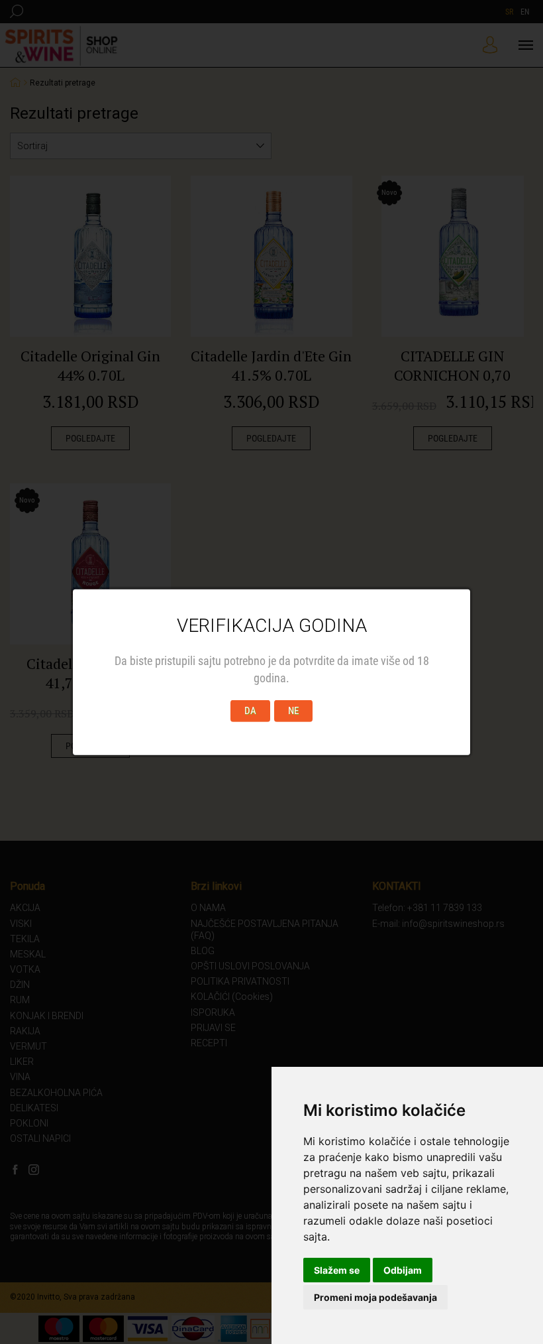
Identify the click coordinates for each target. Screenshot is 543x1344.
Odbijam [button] (402, 1270)
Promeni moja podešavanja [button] (375, 1297)
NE (293, 711)
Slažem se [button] (337, 1270)
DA (250, 711)
